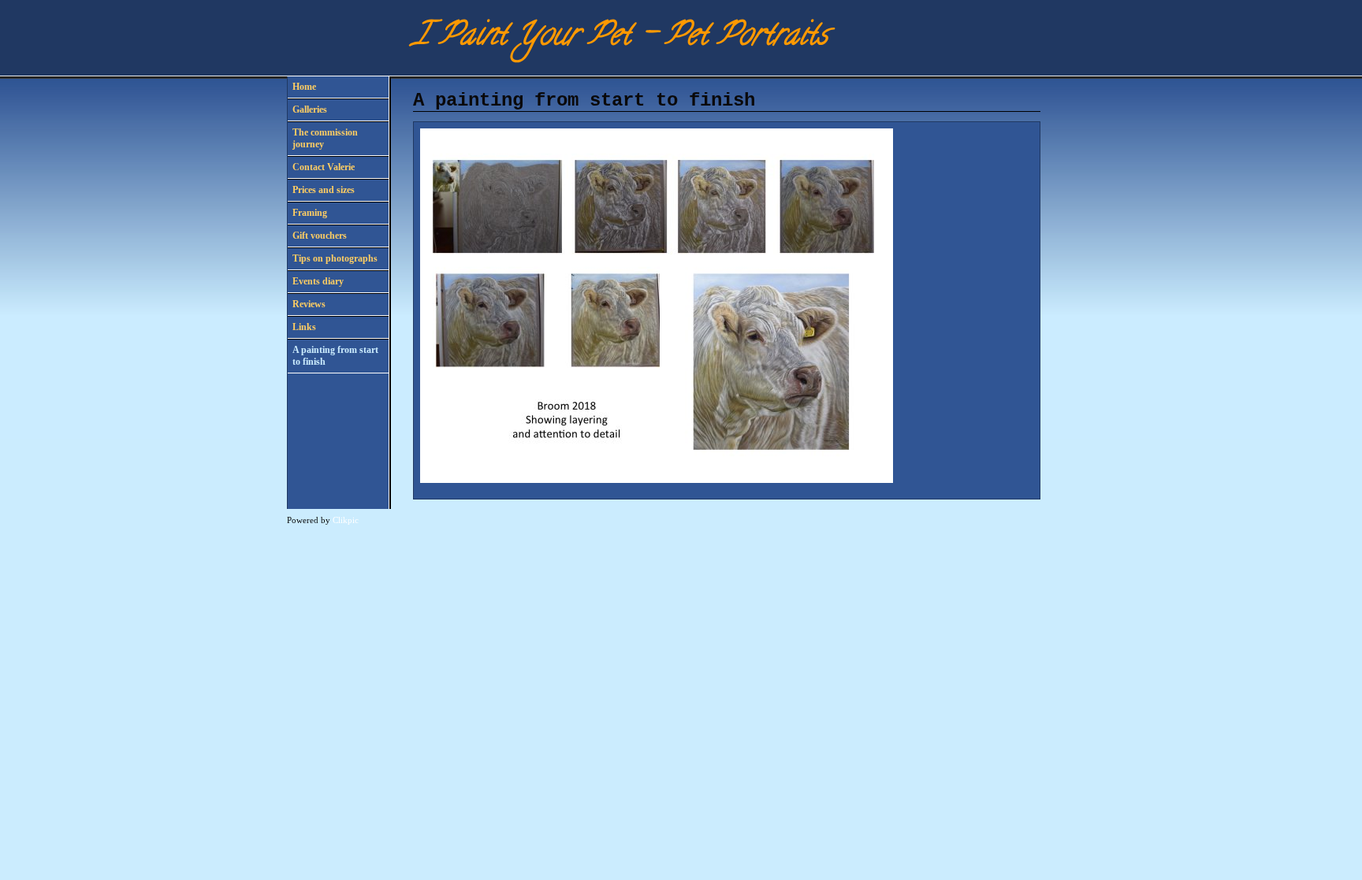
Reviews (309, 304)
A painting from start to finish (335, 355)
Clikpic (346, 520)
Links (304, 326)
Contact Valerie (323, 167)
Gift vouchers (319, 235)
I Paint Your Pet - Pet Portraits (620, 37)
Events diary (318, 281)
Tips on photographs (335, 258)
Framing (309, 212)
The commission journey (325, 138)
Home (304, 86)
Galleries (309, 109)
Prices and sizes (323, 189)
